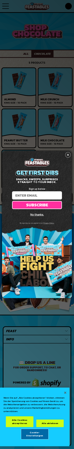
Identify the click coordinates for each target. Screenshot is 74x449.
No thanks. (37, 214)
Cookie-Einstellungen (34, 434)
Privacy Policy (48, 223)
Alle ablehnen (50, 423)
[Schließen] (65, 392)
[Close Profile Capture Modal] (68, 154)
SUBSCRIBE (37, 205)
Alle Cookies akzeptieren (19, 421)
